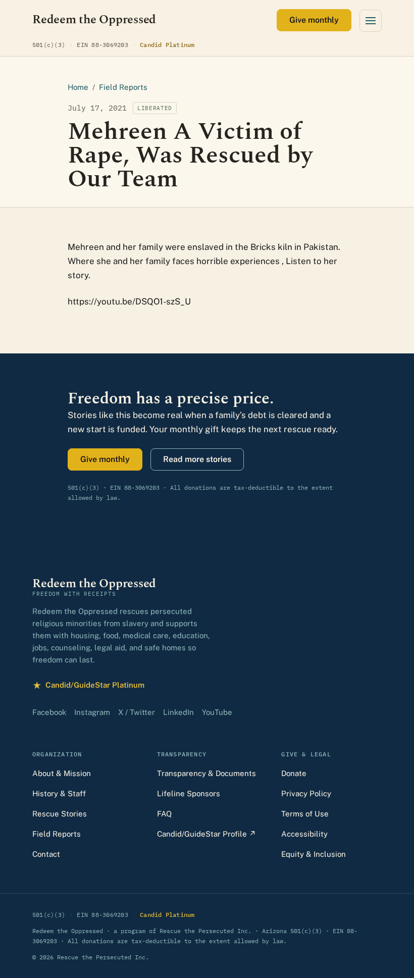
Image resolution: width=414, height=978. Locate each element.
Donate (293, 773)
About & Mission (61, 773)
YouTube (217, 712)
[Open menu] (370, 21)
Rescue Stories (59, 813)
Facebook (49, 712)
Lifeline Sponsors (188, 793)
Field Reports (123, 87)
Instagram (92, 712)
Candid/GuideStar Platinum (88, 686)
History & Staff (59, 793)
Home (78, 87)
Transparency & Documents (206, 773)
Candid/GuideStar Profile (206, 834)
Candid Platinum (167, 44)
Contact (46, 854)
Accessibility (304, 834)
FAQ (164, 813)
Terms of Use (305, 813)
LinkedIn (178, 712)
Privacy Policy (306, 793)
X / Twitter (136, 712)
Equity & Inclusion (313, 854)
